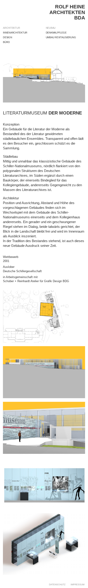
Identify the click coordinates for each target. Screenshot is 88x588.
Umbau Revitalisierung (61, 37)
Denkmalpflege (56, 32)
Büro (6, 42)
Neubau (51, 27)
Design (7, 37)
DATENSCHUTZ (57, 584)
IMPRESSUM (77, 584)
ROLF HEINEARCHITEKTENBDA (67, 12)
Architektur (11, 27)
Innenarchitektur (15, 32)
